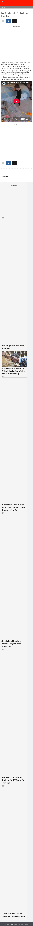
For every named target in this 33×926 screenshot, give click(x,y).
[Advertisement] (16, 43)
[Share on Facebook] (8, 21)
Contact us (14, 924)
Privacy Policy (6, 924)
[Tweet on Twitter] (14, 21)
